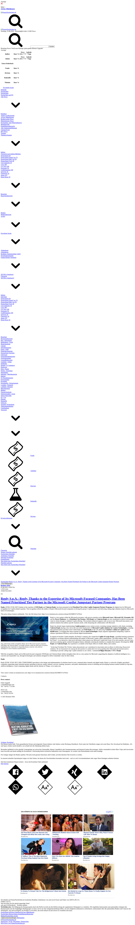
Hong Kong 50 (5, 177)
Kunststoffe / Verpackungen (9, 383)
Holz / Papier (5, 369)
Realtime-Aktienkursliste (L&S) (11, 254)
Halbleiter (4, 363)
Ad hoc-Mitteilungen (8, 9)
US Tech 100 (5, 166)
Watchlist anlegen (6, 563)
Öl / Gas (3, 397)
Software (3, 403)
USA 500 (4, 164)
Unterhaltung (5, 408)
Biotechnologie (5, 344)
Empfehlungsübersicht (8, 126)
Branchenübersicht (6, 196)
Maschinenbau (5, 388)
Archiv (3, 216)
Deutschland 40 (6, 156)
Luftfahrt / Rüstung (7, 387)
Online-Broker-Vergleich (8, 257)
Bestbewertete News (7, 119)
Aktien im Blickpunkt (7, 115)
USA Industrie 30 (6, 163)
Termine (3, 133)
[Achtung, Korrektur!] (19, 740)
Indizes (3, 152)
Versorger (4, 410)
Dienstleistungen (6, 347)
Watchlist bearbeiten (7, 557)
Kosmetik (4, 381)
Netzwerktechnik (6, 395)
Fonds (32, 455)
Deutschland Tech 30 (7, 161)
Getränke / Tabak (6, 362)
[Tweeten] (45, 779)
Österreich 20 (5, 173)
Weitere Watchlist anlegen (9, 552)
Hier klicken (4, 764)
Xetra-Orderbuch (16, 912)
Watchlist (33, 548)
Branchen (4, 194)
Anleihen (33, 471)
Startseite (3, 90)
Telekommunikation (7, 406)
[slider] (4, 592)
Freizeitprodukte (6, 358)
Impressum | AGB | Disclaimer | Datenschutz (15, 921)
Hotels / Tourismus (7, 371)
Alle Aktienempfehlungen (9, 128)
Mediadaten (20, 918)
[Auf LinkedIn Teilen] (104, 779)
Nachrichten (4, 91)
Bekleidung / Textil (7, 342)
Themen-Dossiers (6, 135)
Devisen (33, 516)
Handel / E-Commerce (8, 365)
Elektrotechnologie (7, 351)
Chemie (3, 346)
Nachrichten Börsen (7, 914)
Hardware (4, 367)
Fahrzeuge (4, 355)
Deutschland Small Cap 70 (9, 157)
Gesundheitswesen (6, 360)
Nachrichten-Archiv (12, 916)
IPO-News (4, 131)
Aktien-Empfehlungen (20, 914)
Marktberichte (5, 124)
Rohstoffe (4, 401)
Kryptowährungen (6, 518)
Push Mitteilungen (7, 583)
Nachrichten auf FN (7, 95)
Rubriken (4, 114)
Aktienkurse (4, 250)
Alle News (4, 97)
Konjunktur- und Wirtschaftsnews (11, 123)
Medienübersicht (6, 214)
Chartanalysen (5, 130)
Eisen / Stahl (5, 349)
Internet (3, 376)
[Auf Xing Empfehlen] (75, 779)
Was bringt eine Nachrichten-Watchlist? (13, 561)
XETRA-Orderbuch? (7, 278)
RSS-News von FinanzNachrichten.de (13, 923)
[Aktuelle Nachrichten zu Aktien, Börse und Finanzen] (8, 12)
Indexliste (4, 297)
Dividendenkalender (7, 256)
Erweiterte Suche (8, 87)
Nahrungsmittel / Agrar (8, 394)
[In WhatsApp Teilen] (15, 794)
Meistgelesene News (7, 121)
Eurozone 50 (5, 168)
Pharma (3, 399)
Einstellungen (5, 559)
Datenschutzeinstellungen (9, 918)
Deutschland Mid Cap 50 (9, 159)
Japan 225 (4, 175)
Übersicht (4, 276)
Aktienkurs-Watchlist (7, 556)
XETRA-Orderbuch (7, 274)
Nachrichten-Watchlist (8, 554)
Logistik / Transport (7, 385)
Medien (3, 213)
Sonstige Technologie (7, 404)
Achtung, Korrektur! (7, 742)
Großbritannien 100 (7, 170)
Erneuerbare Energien (7, 353)
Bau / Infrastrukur (6, 340)
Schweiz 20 (4, 172)
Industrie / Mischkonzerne (9, 374)
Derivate (33, 486)
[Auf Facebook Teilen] (15, 779)
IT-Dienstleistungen (7, 378)
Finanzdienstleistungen (8, 356)
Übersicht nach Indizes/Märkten (11, 154)
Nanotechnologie (6, 392)
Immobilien (4, 372)
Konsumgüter (5, 379)
